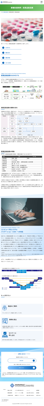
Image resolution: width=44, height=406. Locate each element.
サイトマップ (4, 401)
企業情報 (37, 390)
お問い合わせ (38, 395)
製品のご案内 (10, 390)
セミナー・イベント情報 (19, 392)
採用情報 (37, 392)
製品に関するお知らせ (30, 395)
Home (4, 389)
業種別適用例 (10, 392)
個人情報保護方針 (5, 399)
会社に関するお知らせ (30, 392)
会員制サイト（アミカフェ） (20, 395)
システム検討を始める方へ (19, 390)
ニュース (28, 390)
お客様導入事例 (10, 395)
